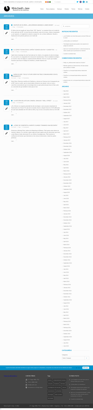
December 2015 (67, 180)
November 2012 (67, 293)
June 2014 (66, 235)
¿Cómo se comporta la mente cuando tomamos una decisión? (35, 125)
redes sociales (58, 394)
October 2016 (66, 149)
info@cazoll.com (79, 406)
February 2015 (67, 210)
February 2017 (67, 137)
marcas (64, 387)
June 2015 (66, 198)
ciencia (49, 380)
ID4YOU (87, 406)
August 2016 (66, 155)
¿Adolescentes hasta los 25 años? (76, 62)
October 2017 (66, 112)
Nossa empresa (50, 9)
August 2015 (66, 192)
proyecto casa (66, 80)
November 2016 (67, 146)
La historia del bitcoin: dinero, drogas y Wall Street (32, 100)
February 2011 (67, 327)
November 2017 (67, 109)
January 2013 (66, 287)
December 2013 (67, 253)
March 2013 (66, 281)
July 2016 (65, 158)
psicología (50, 394)
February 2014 (67, 247)
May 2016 (65, 164)
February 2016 (67, 174)
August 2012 (66, 303)
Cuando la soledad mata (69, 53)
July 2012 (65, 306)
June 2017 (66, 124)
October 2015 (66, 186)
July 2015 (65, 195)
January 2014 (66, 250)
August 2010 (66, 340)
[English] (48, 2)
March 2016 (66, 171)
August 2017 (66, 118)
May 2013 (65, 275)
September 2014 (67, 226)
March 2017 (66, 134)
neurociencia (51, 391)
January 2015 (66, 214)
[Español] (46, 2)
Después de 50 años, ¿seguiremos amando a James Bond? (33, 25)
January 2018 (66, 103)
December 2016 (67, 143)
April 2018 (66, 94)
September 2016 (67, 152)
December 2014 (67, 217)
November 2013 (67, 257)
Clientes (67, 9)
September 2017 (67, 115)
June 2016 (66, 161)
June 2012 (66, 309)
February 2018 (67, 100)
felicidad (63, 383)
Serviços (59, 9)
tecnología (50, 398)
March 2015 (66, 207)
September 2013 (67, 263)
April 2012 (66, 315)
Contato (87, 9)
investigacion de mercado (54, 387)
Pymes (73, 9)
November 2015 (67, 183)
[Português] (50, 2)
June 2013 (66, 272)
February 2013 (67, 284)
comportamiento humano (59, 380)
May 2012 (65, 312)
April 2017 (66, 131)
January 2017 (66, 140)
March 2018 (66, 97)
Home (42, 9)
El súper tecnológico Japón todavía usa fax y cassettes (34, 49)
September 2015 (67, 189)
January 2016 (66, 177)
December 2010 (67, 330)
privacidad (58, 391)
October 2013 (66, 260)
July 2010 (65, 343)
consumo (50, 383)
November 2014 (67, 220)
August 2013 (66, 266)
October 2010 (66, 333)
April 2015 (66, 204)
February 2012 (67, 321)
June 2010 (66, 346)
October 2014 (66, 223)
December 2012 (67, 290)
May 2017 (65, 128)
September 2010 (67, 336)
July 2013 (65, 269)
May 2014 (65, 238)
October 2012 (66, 296)
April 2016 (66, 167)
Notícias (80, 9)
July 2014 (65, 232)
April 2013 (66, 278)
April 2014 (66, 241)
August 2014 (66, 229)
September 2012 (67, 300)
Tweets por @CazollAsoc (10, 376)
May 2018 (65, 91)
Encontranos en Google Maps (35, 387)
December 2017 (67, 106)
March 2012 (66, 318)
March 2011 (66, 324)
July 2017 (65, 121)
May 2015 (65, 201)
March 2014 (66, 244)
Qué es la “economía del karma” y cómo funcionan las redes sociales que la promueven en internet (80, 394)
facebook (56, 383)
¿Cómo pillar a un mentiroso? (70, 41)
